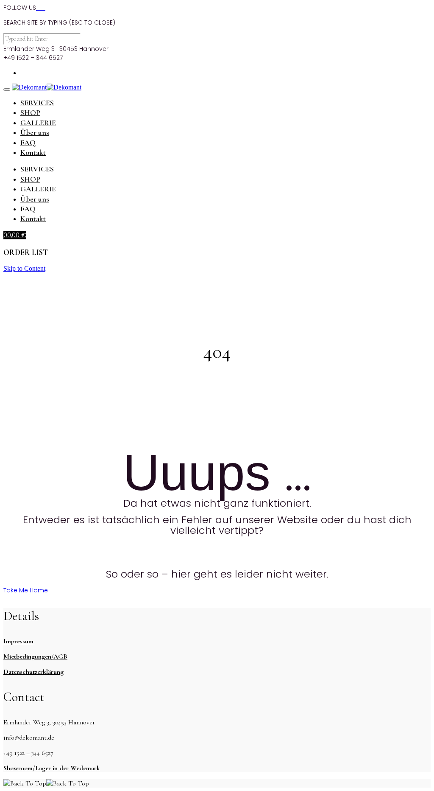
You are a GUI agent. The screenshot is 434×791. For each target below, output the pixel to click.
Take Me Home (25, 590)
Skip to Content (24, 268)
